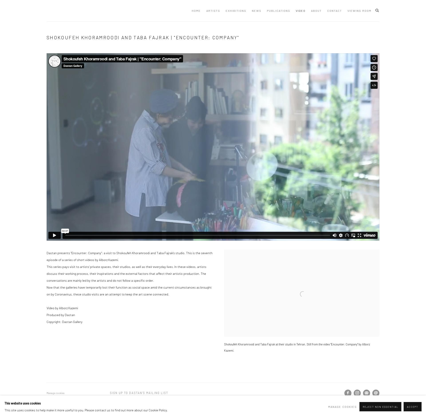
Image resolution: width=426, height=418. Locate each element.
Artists (213, 10)
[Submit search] (377, 10)
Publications (278, 10)
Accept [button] (412, 406)
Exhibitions (236, 10)
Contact (334, 10)
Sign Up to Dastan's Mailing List (139, 393)
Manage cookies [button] (55, 393)
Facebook (347, 393)
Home (196, 10)
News (256, 10)
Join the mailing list (366, 393)
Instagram (357, 393)
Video (301, 10)
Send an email (375, 393)
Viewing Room (359, 10)
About (316, 10)
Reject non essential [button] (380, 406)
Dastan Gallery (62, 10)
